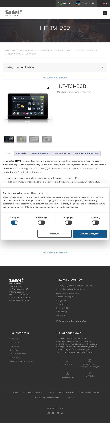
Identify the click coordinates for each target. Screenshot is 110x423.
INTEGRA (80, 50)
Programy (14, 346)
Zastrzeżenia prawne (89, 392)
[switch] (41, 222)
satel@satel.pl (22, 300)
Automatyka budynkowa (67, 293)
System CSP (62, 304)
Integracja (61, 300)
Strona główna (13, 50)
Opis (9, 153)
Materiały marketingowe (20, 361)
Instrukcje (14, 342)
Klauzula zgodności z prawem (49, 397)
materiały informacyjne (86, 153)
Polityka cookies (66, 392)
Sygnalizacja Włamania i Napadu (55, 50)
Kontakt (71, 397)
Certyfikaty (14, 350)
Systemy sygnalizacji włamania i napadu (75, 285)
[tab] (9, 153)
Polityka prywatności (33, 392)
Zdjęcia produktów (18, 354)
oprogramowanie (39, 153)
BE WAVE (60, 315)
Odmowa (54, 234)
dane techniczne (61, 153)
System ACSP (62, 308)
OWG (51, 392)
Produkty (29, 50)
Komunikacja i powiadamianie (70, 289)
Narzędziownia (67, 377)
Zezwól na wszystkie (89, 234)
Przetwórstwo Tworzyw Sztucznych (89, 365)
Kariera (14, 392)
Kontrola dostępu (64, 297)
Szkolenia (13, 339)
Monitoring (61, 312)
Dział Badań (67, 364)
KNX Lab (90, 376)
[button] (105, 3)
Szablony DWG (16, 357)
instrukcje (21, 153)
